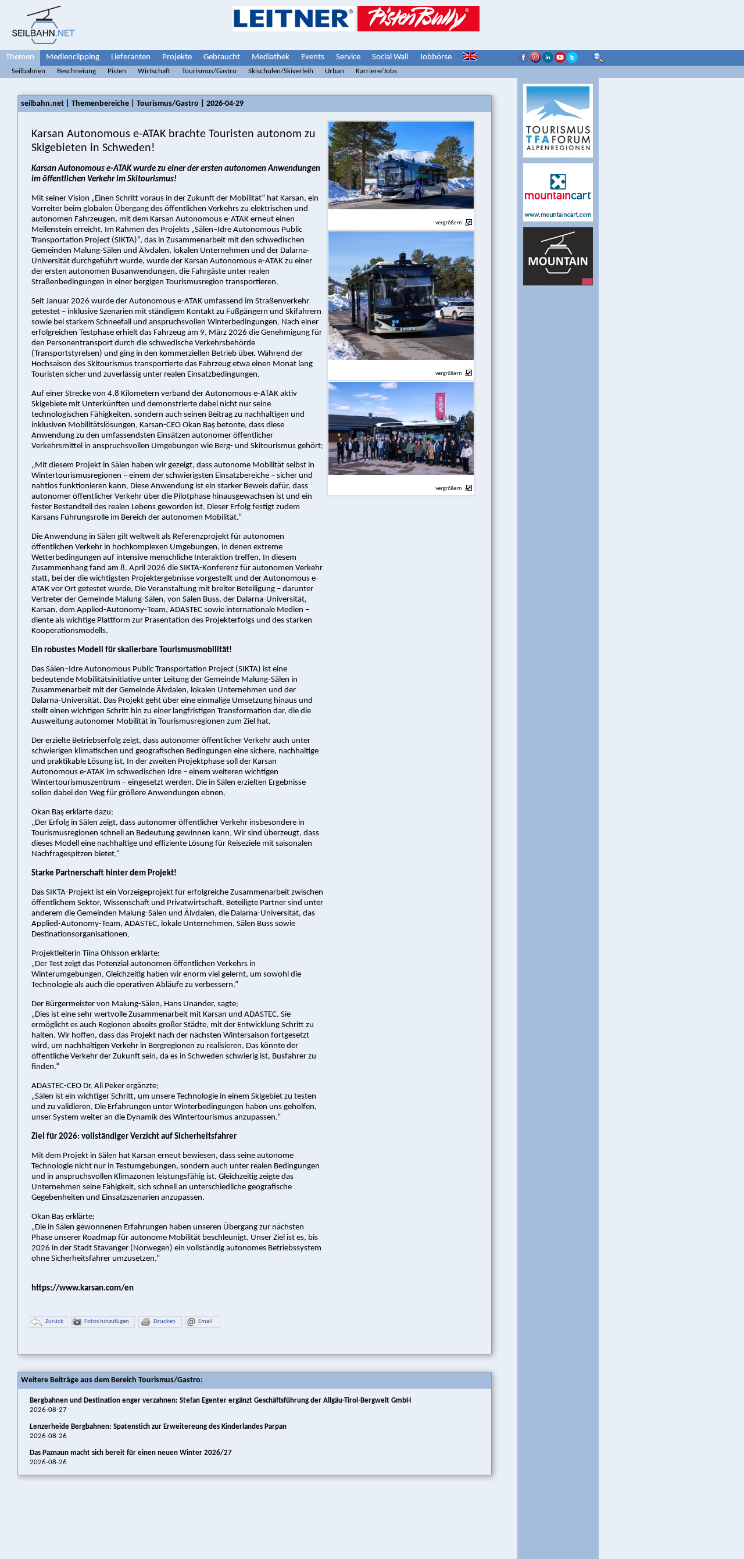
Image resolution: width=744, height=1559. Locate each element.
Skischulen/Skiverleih (280, 71)
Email (205, 1321)
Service (348, 57)
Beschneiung (76, 71)
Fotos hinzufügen (106, 1321)
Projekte (177, 57)
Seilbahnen (28, 71)
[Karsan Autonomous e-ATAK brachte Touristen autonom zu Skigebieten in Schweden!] (401, 216)
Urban (334, 71)
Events (312, 57)
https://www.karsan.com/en (82, 1288)
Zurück (54, 1321)
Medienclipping (72, 57)
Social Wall (390, 57)
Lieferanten (131, 57)
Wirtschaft (154, 71)
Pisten (117, 71)
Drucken (164, 1321)
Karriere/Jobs (376, 71)
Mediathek (270, 57)
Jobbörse (436, 57)
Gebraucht (221, 57)
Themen (20, 57)
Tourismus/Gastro (209, 71)
